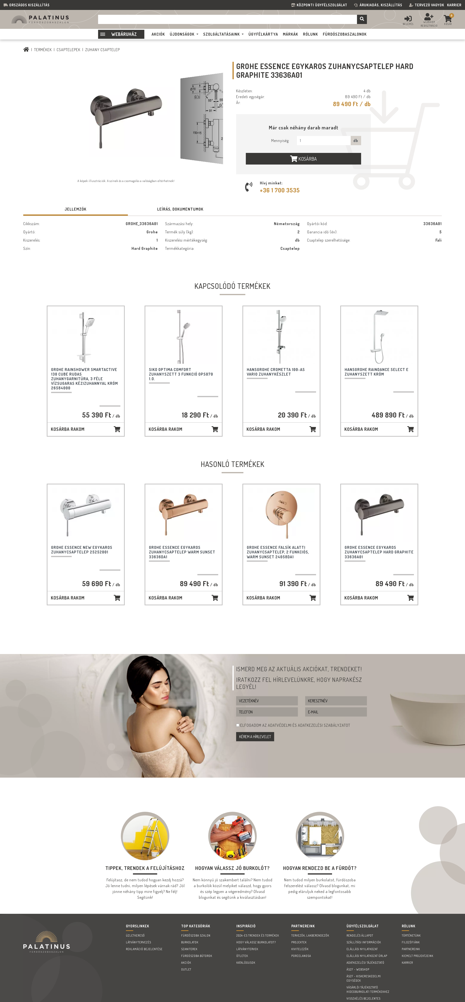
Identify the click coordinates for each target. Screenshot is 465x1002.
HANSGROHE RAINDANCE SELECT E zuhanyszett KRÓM (377, 372)
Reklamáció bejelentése (144, 949)
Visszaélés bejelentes (363, 998)
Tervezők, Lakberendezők (310, 935)
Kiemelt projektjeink (417, 956)
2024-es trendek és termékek (257, 935)
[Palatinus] (26, 50)
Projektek (299, 942)
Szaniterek (189, 949)
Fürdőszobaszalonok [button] (345, 34)
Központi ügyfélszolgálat (323, 5)
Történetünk (411, 935)
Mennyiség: (280, 140)
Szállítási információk (364, 942)
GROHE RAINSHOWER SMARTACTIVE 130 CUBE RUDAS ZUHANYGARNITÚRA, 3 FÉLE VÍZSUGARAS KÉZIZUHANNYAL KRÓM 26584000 (84, 379)
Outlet (186, 969)
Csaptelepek (68, 49)
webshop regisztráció (429, 24)
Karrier (454, 5)
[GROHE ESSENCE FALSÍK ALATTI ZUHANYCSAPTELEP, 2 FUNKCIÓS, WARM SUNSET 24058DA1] (281, 515)
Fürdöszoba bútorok (196, 956)
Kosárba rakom (68, 429)
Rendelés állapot (360, 935)
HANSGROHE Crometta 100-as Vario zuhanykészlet (276, 372)
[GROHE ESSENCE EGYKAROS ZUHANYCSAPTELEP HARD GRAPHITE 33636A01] (379, 515)
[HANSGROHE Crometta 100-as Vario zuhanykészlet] (281, 337)
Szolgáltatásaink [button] (221, 34)
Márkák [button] (290, 34)
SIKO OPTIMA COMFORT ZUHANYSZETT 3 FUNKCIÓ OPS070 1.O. (181, 374)
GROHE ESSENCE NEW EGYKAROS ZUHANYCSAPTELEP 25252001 (81, 549)
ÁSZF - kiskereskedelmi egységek (364, 978)
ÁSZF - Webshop (358, 969)
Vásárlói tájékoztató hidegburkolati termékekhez (368, 990)
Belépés (408, 24)
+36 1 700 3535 (280, 190)
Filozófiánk (411, 942)
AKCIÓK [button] (158, 34)
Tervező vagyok (429, 5)
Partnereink (411, 949)
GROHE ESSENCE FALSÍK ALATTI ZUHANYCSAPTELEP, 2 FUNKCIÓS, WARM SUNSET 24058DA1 (278, 552)
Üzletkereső (135, 935)
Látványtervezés (138, 942)
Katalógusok (245, 962)
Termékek (43, 49)
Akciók (186, 962)
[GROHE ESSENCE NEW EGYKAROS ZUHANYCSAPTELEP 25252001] (85, 515)
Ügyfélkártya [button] (263, 34)
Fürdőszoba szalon (195, 935)
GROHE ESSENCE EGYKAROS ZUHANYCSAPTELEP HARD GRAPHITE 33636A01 (379, 552)
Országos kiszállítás (29, 5)
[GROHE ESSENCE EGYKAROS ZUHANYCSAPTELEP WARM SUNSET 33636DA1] (183, 515)
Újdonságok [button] (182, 34)
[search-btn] (362, 19)
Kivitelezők (300, 949)
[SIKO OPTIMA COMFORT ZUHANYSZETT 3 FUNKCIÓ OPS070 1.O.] (183, 337)
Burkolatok (189, 942)
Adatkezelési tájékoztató (365, 962)
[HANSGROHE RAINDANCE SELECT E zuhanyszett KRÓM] (379, 337)
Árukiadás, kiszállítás (381, 5)
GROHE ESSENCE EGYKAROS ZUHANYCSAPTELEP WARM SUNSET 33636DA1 (182, 552)
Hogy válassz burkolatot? (256, 942)
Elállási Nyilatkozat (362, 949)
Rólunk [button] (310, 34)
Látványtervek (247, 949)
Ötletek (242, 956)
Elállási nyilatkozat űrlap (367, 956)
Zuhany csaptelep (102, 49)
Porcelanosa (301, 956)
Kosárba (307, 159)
